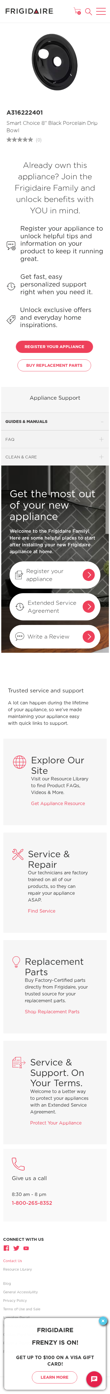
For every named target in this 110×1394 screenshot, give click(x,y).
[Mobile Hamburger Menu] (101, 7)
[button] (88, 11)
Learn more (55, 1377)
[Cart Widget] (77, 10)
